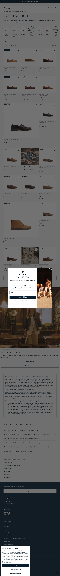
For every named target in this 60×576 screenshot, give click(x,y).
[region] (15, 561)
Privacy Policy (14, 558)
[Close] (29, 547)
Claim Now (22, 297)
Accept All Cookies (15, 565)
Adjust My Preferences (15, 573)
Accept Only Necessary (15, 569)
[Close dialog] (50, 269)
